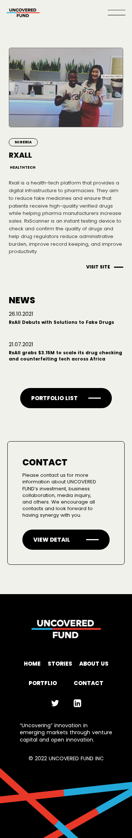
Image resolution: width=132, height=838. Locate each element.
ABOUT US (94, 663)
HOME (32, 663)
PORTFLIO (43, 683)
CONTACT (88, 683)
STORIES (60, 663)
